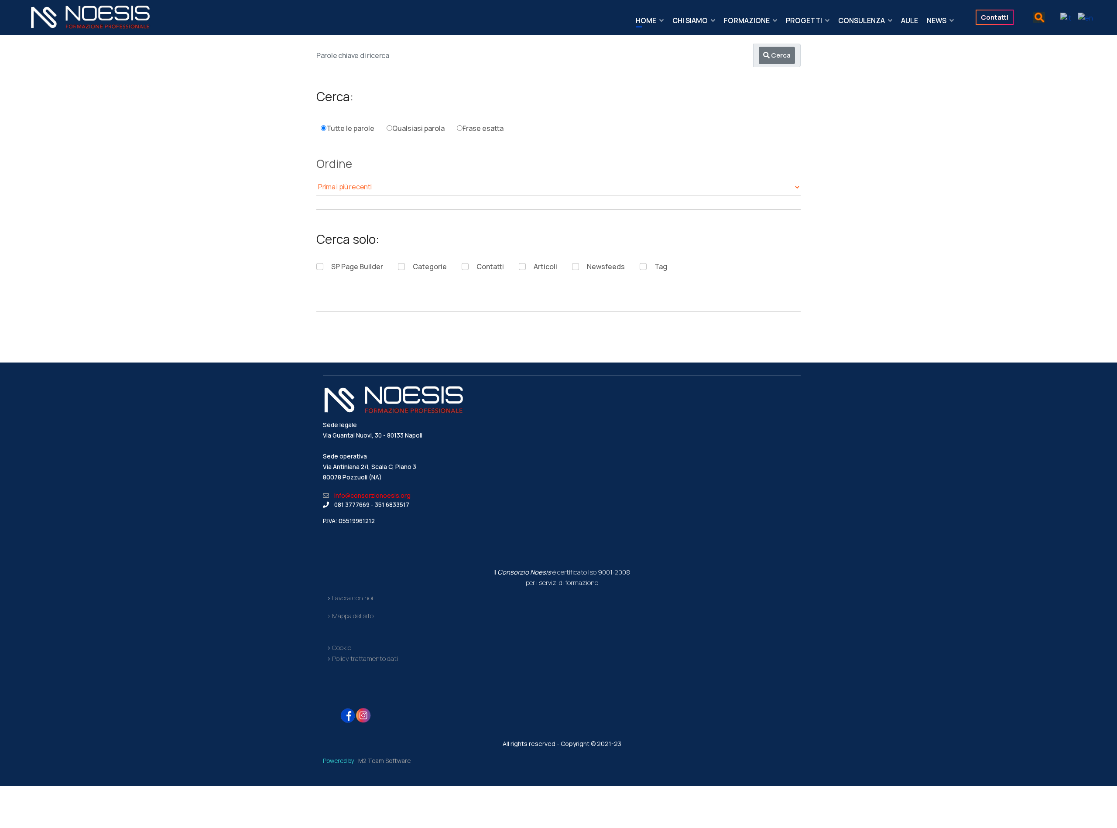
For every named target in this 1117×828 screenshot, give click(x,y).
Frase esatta (483, 128)
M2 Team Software (384, 761)
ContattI (994, 17)
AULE (909, 20)
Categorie (430, 266)
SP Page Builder (357, 266)
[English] (1082, 17)
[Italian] (1062, 17)
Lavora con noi (352, 597)
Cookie (341, 647)
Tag (660, 266)
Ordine (334, 165)
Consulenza (861, 20)
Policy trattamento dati (364, 658)
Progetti (804, 20)
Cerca (780, 55)
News (936, 20)
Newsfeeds (606, 266)
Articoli (545, 266)
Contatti (490, 266)
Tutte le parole (350, 128)
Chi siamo (690, 20)
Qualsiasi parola (418, 128)
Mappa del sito (352, 615)
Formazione (747, 20)
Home (646, 20)
